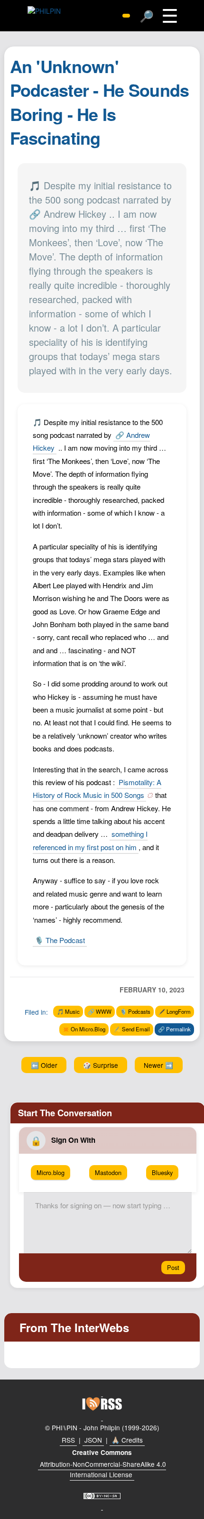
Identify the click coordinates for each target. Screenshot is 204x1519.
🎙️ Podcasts (135, 1011)
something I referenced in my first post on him (90, 840)
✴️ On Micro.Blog (84, 1029)
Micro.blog (51, 1172)
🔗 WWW (99, 1011)
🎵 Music (68, 1011)
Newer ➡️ (158, 1065)
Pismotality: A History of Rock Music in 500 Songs (97, 788)
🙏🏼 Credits (127, 1440)
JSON (93, 1440)
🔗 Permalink (174, 1029)
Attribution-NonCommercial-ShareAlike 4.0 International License (103, 1469)
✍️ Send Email (132, 1029)
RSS (68, 1440)
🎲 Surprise (100, 1065)
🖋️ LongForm (174, 1011)
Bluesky (162, 1172)
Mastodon (108, 1172)
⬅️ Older (44, 1065)
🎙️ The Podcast (60, 940)
